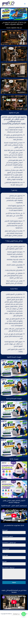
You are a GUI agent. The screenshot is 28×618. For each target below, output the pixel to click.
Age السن (4, 561)
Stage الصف (5, 555)
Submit (14, 582)
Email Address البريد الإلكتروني (9, 542)
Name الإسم (5, 530)
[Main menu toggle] (24, 3)
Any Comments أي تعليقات (8, 568)
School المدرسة (6, 549)
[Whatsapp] (24, 614)
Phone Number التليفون (7, 536)
